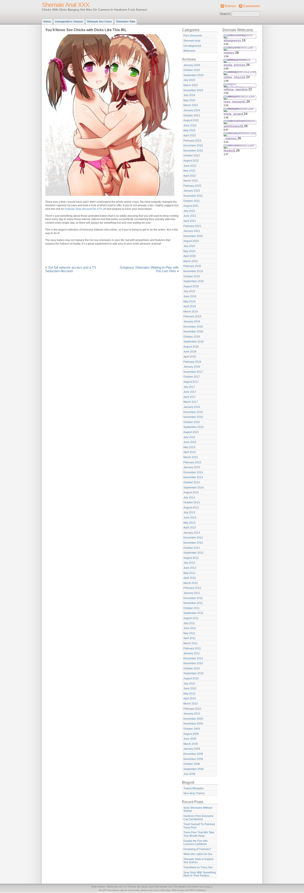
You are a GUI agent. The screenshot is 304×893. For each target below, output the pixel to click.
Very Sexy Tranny (194, 793)
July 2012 (189, 562)
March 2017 (190, 401)
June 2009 (189, 738)
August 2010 (191, 678)
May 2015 (189, 447)
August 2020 (191, 241)
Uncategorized (192, 45)
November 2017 (193, 371)
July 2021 (189, 211)
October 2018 (191, 336)
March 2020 (190, 261)
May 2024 (189, 100)
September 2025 (193, 75)
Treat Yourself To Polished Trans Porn (199, 826)
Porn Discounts (192, 35)
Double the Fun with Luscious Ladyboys (195, 842)
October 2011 (191, 608)
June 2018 (189, 351)
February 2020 (192, 266)
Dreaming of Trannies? (197, 849)
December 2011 (193, 598)
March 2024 (190, 105)
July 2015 (189, 437)
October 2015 (191, 422)
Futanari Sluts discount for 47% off (85, 209)
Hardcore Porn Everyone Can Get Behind (198, 817)
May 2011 (189, 633)
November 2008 (193, 759)
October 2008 (191, 763)
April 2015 (189, 452)
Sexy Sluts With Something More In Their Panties (199, 874)
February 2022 (192, 185)
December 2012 (193, 537)
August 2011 (191, 618)
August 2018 (191, 346)
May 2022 (189, 170)
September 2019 (193, 281)
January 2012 (191, 593)
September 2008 (193, 769)
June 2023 (189, 125)
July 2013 (189, 512)
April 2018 (189, 356)
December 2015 (193, 412)
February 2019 (192, 316)
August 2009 (191, 733)
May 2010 (189, 693)
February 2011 (192, 648)
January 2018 (191, 366)
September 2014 (193, 487)
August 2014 (191, 492)
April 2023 (189, 135)
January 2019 (191, 321)
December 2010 (193, 658)
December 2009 (193, 718)
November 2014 (193, 477)
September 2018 (193, 341)
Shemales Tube (125, 21)
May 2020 (189, 251)
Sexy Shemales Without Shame (197, 809)
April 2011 (189, 638)
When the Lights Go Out (197, 854)
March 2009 (190, 743)
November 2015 (193, 417)
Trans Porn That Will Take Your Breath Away (198, 834)
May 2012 (189, 573)
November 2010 (193, 663)
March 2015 (190, 457)
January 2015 (191, 467)
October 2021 (191, 200)
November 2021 (193, 195)
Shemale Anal (191, 40)
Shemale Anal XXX (65, 5)
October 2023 (191, 115)
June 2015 (189, 442)
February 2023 (192, 140)
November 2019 (193, 271)
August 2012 (191, 557)
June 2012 (189, 567)
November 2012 (193, 542)
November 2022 (193, 150)
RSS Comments (197, 890)
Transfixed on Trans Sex (198, 867)
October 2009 (191, 728)
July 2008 (189, 774)
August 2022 (191, 160)
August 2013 (191, 507)
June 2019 (189, 296)
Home (47, 21)
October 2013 (191, 502)
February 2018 (192, 361)
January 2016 (191, 407)
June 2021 (189, 215)
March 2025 (190, 85)
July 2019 (189, 291)
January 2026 (191, 65)
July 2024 (189, 95)
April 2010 (189, 698)
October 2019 (191, 276)
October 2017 (191, 376)
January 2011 (191, 653)
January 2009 (191, 748)
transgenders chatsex (69, 21)
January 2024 (191, 110)
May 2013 (189, 522)
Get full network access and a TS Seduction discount (70, 269)
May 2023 (189, 130)
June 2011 (189, 628)
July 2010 (189, 683)
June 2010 (189, 688)
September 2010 (193, 673)
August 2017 (191, 381)
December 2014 (193, 472)
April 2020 (189, 256)
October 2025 (191, 70)
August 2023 (191, 120)
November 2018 (193, 331)
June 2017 (189, 391)
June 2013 (189, 517)
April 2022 (189, 175)
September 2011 (193, 613)
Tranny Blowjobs (193, 788)
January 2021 (191, 231)
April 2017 (189, 397)
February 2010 (192, 708)
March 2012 (190, 583)
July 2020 (189, 246)
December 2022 (193, 145)
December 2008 (193, 753)
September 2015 (193, 427)
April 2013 (189, 527)
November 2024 (193, 90)
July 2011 (189, 623)
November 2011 (193, 603)
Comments (251, 6)
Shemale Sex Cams (99, 21)
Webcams (189, 50)
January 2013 (191, 532)
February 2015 (192, 462)
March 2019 (190, 311)
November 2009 (193, 723)
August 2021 (191, 205)
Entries (230, 6)
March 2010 (190, 703)
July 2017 (189, 387)
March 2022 (190, 180)
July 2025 (189, 80)
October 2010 (191, 668)
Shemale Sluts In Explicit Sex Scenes (198, 861)
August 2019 (191, 286)
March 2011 (190, 643)
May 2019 (189, 301)
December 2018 (193, 326)
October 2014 (191, 482)
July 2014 (189, 497)
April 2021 (189, 221)
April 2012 (189, 577)
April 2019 (189, 306)
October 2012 (191, 547)
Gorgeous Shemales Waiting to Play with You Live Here (149, 269)
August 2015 (191, 432)
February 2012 (192, 587)
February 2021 (192, 226)
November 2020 (193, 236)
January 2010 (191, 713)
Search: (225, 14)
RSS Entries (178, 890)
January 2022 (191, 190)
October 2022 (191, 155)
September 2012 (193, 552)
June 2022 (189, 165)
